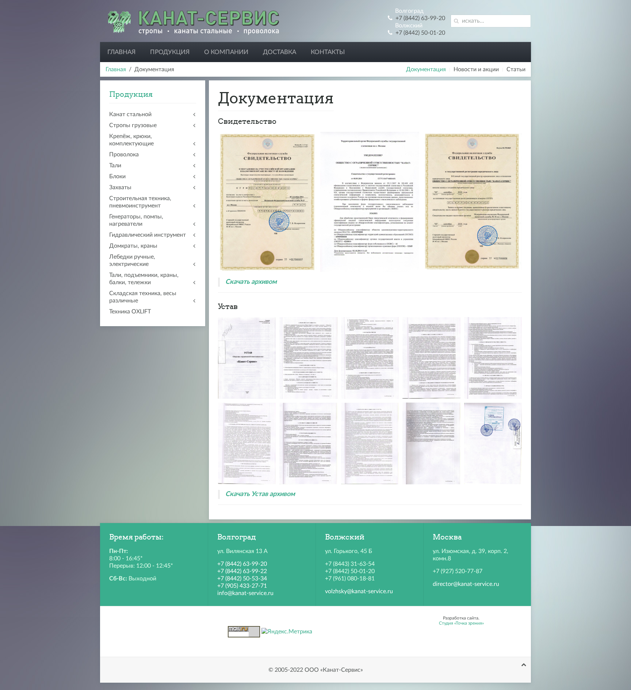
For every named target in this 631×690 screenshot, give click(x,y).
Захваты (120, 187)
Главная (121, 52)
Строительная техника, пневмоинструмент (140, 202)
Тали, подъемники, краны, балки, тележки (144, 278)
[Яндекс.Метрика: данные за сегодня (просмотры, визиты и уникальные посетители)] (286, 631)
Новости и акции (476, 69)
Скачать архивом (251, 282)
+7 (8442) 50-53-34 (242, 579)
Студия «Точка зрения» (461, 623)
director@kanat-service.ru (466, 584)
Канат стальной (130, 114)
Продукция (170, 52)
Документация (426, 69)
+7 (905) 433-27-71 (242, 586)
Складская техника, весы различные (142, 297)
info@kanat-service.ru (245, 593)
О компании (226, 52)
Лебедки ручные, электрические (132, 260)
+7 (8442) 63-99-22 (242, 571)
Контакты (328, 52)
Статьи (515, 69)
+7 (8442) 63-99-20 (242, 564)
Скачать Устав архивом (260, 494)
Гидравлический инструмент (147, 235)
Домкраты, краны (133, 246)
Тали (115, 165)
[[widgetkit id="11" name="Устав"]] (247, 358)
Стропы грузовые (133, 125)
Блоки (117, 176)
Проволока (124, 154)
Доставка (279, 52)
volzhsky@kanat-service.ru (359, 591)
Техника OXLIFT (130, 311)
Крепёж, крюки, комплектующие (131, 139)
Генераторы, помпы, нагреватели (136, 220)
